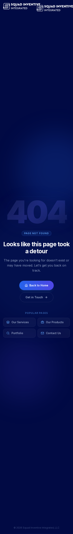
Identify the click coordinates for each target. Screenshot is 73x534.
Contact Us (53, 333)
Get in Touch (34, 297)
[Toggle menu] (66, 6)
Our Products (55, 322)
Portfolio (17, 333)
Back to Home (38, 285)
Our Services (20, 322)
